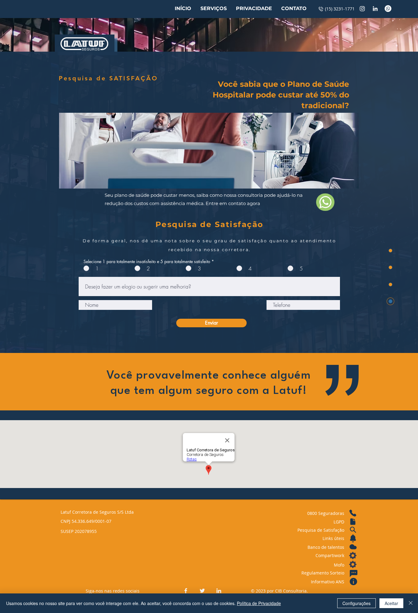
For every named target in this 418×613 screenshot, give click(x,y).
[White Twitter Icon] (202, 590)
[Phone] (353, 513)
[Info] (353, 581)
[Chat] (353, 574)
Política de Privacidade (259, 603)
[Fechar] (410, 603)
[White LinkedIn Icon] (375, 8)
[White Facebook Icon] (185, 590)
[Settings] (353, 556)
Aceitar (391, 603)
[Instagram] (362, 8)
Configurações (356, 603)
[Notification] (353, 538)
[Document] (353, 522)
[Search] (353, 530)
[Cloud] (353, 547)
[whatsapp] (325, 202)
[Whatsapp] (388, 8)
